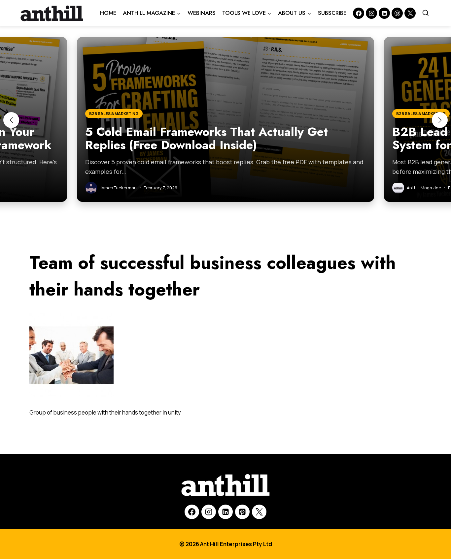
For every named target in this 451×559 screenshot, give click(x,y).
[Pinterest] (397, 13)
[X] (259, 512)
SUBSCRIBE (332, 13)
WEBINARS (202, 13)
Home (108, 13)
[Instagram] (371, 13)
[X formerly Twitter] (410, 13)
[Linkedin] (384, 13)
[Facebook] (358, 13)
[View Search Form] (425, 13)
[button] (11, 120)
